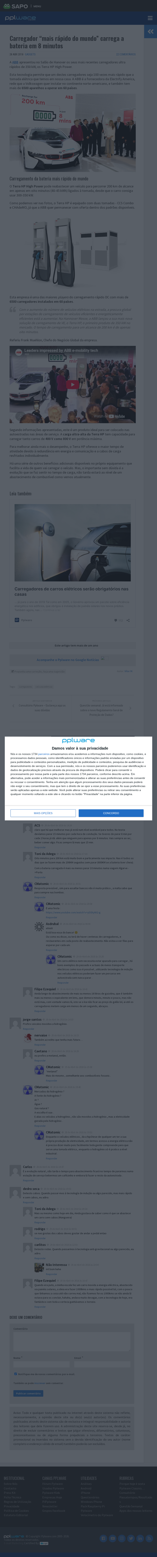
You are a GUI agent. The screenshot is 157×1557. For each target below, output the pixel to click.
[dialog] (78, 778)
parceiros (44, 754)
